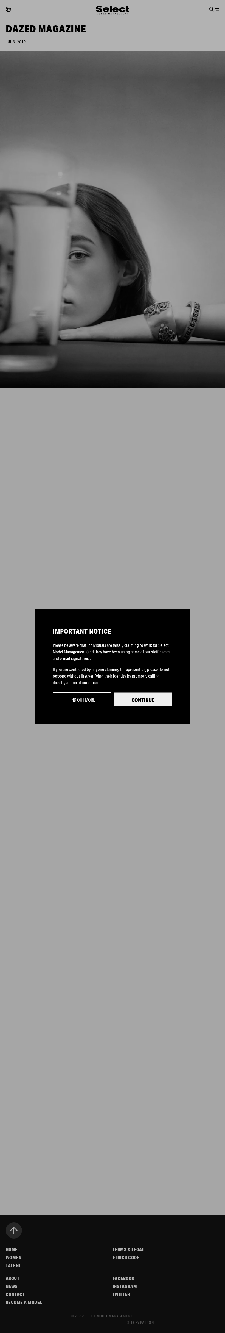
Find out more (81, 700)
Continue (143, 700)
